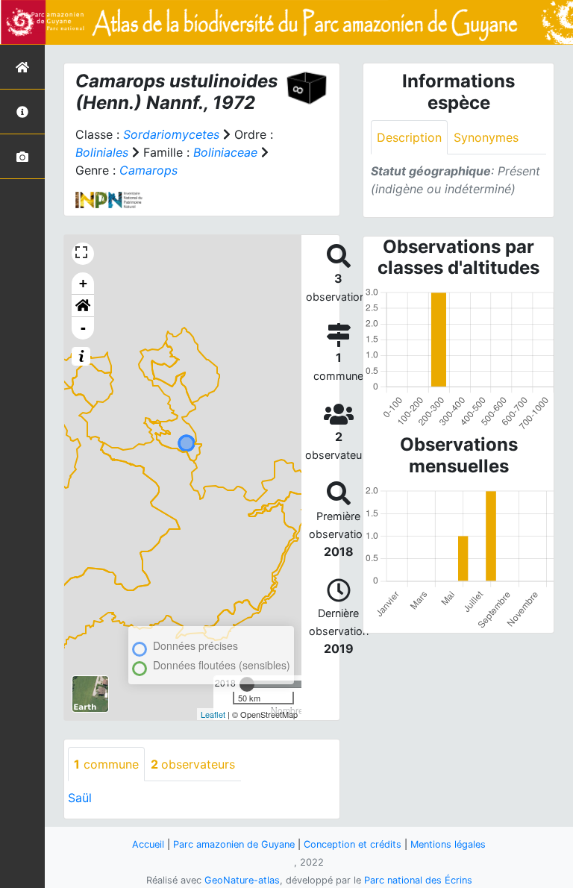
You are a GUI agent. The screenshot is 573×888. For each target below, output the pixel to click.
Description (409, 137)
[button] (83, 306)
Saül (80, 797)
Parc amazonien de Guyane (234, 844)
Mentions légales (448, 844)
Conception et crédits (352, 844)
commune (106, 764)
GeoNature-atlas (242, 880)
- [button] (83, 328)
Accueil (148, 844)
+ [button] (83, 283)
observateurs (193, 764)
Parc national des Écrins (418, 880)
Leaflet (213, 714)
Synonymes (486, 137)
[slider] (246, 684)
